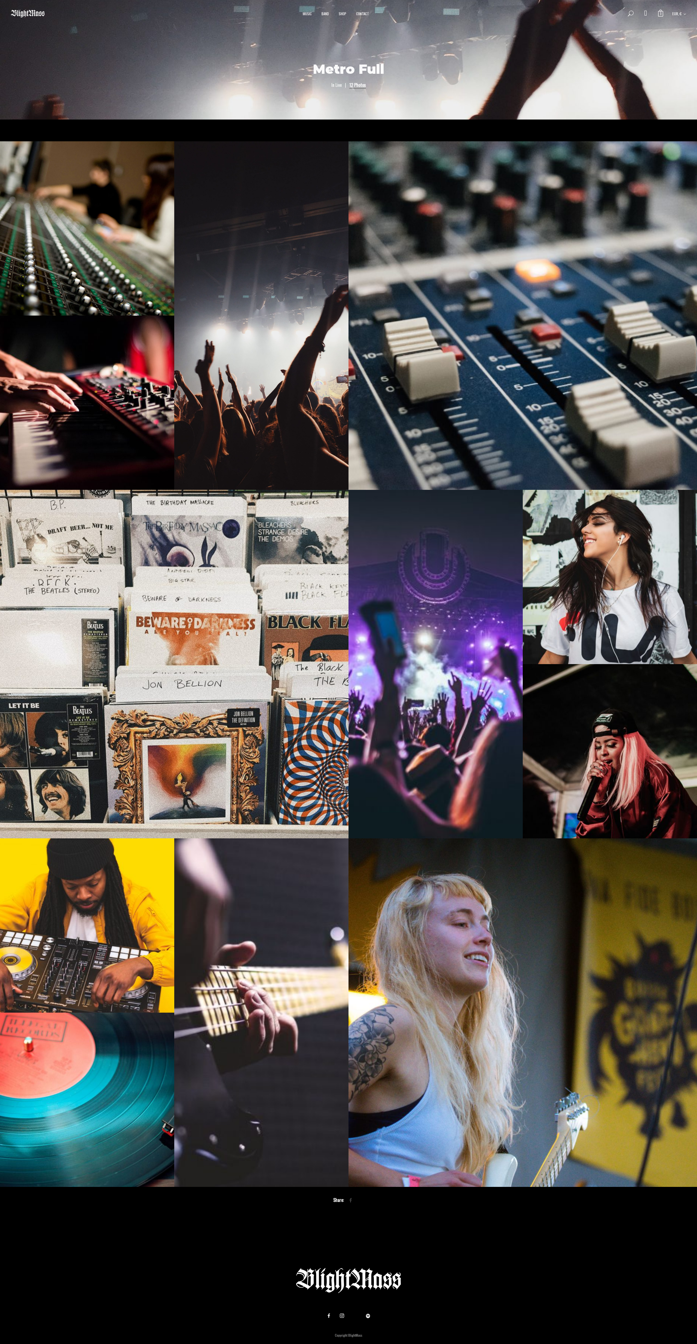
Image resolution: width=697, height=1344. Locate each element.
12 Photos (357, 85)
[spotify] (368, 1315)
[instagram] (342, 1315)
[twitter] (355, 1315)
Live (338, 85)
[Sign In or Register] (645, 13)
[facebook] (329, 1315)
